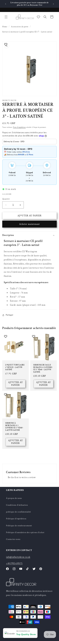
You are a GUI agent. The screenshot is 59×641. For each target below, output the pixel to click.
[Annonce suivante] (53, 4)
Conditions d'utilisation (17, 505)
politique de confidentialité (18, 511)
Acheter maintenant (29, 224)
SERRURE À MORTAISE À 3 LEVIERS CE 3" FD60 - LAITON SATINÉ (14, 426)
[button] (6, 17)
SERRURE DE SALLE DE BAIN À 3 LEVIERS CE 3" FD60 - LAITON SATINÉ (42, 368)
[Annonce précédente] (5, 4)
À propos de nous (14, 498)
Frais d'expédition (19, 127)
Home (4, 26)
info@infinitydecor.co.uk (18, 557)
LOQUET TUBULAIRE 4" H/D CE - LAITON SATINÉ (15, 367)
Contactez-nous (13, 539)
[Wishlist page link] (38, 16)
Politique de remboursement (19, 525)
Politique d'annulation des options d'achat (25, 532)
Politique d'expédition (16, 518)
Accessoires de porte (19, 26)
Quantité (6, 199)
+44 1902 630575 (14, 563)
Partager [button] (9, 315)
